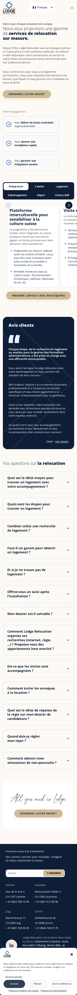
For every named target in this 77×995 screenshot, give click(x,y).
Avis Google (61, 441)
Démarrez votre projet (27, 94)
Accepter (14, 984)
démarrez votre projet (38, 813)
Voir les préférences (61, 984)
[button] (71, 954)
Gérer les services (13, 976)
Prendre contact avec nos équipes (38, 295)
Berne (50, 945)
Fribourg (41, 945)
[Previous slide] (8, 205)
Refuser (38, 984)
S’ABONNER (54, 873)
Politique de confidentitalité (54, 990)
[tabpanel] (38, 252)
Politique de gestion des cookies (24, 990)
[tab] (16, 186)
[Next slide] (68, 205)
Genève (10, 884)
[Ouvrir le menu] (72, 8)
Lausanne (40, 884)
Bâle (58, 945)
